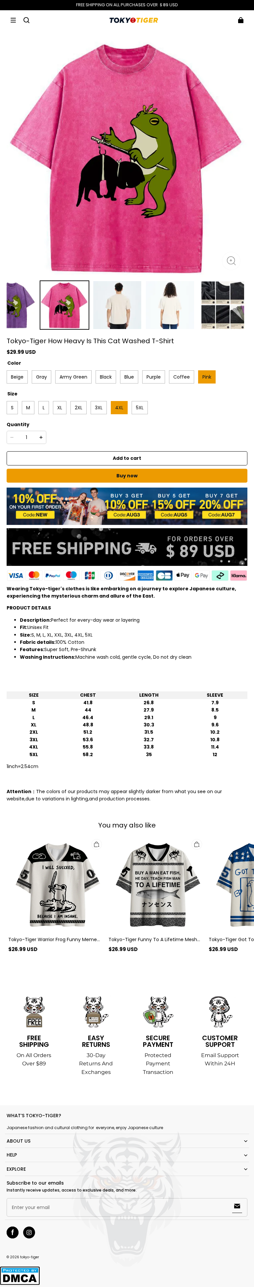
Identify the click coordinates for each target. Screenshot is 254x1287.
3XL (99, 407)
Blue (129, 377)
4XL (119, 407)
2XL (78, 407)
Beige (17, 377)
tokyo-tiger (29, 1257)
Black (106, 377)
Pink (206, 377)
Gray (41, 377)
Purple (154, 377)
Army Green (73, 377)
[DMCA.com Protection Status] (20, 1283)
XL (59, 407)
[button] (13, 20)
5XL (140, 407)
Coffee (181, 377)
